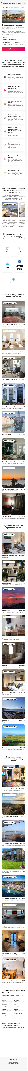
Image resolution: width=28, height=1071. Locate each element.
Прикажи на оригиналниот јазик (17, 3)
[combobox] (13, 39)
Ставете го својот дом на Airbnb (15, 8)
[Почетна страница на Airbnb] (3, 7)
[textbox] (7, 44)
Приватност (11, 1063)
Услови (17, 1063)
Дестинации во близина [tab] (8, 995)
